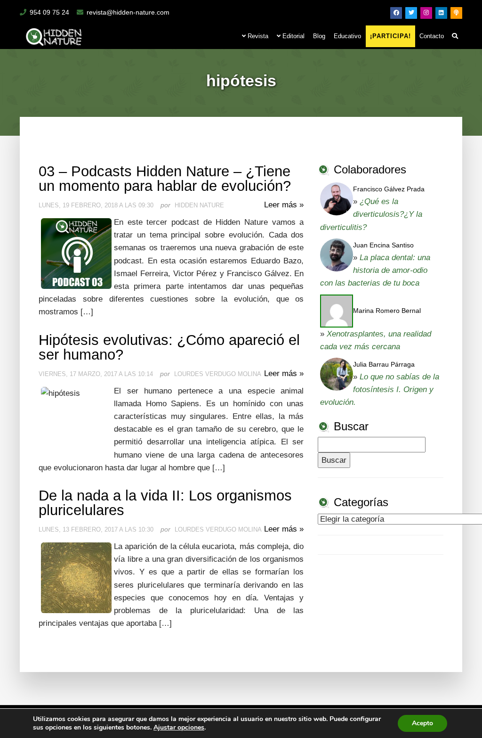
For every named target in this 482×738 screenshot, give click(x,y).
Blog (319, 36)
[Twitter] (411, 13)
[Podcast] (456, 13)
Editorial (293, 36)
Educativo (347, 36)
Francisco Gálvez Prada (389, 189)
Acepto (422, 723)
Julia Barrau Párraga (384, 364)
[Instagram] (426, 13)
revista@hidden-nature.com (128, 12)
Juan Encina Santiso (383, 245)
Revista (257, 36)
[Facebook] (396, 13)
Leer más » (284, 204)
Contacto (431, 36)
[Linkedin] (441, 13)
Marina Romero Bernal (387, 310)
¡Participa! (390, 36)
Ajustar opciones (178, 727)
